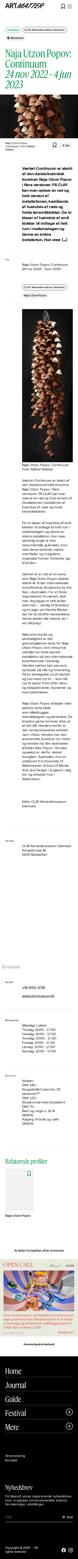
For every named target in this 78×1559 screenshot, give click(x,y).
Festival (15, 1413)
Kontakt (11, 1460)
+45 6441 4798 (33, 987)
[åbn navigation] (70, 6)
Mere (12, 1427)
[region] (39, 919)
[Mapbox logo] (10, 967)
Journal (15, 1385)
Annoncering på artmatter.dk (39, 1344)
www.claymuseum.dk (38, 996)
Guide (13, 1399)
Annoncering (15, 1456)
